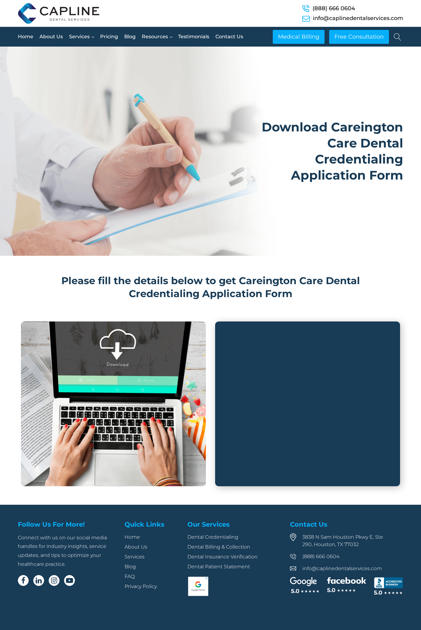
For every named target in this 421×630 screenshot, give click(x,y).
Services (79, 36)
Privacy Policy (141, 586)
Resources (155, 36)
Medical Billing (298, 36)
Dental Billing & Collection (218, 547)
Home (25, 36)
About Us (51, 36)
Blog (130, 36)
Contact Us (229, 36)
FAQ (130, 576)
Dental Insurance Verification (222, 557)
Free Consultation (359, 36)
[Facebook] (23, 580)
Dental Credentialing (212, 537)
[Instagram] (54, 580)
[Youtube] (69, 580)
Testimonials (193, 36)
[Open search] (397, 37)
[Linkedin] (38, 580)
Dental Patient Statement (218, 567)
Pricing (109, 36)
